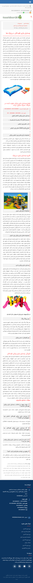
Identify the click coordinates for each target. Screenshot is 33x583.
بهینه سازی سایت (16, 575)
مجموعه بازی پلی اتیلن (25, 537)
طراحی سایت (24, 575)
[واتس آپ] (14, 566)
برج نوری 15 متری (26, 545)
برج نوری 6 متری (26, 529)
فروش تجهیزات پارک (16, 468)
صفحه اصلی (26, 23)
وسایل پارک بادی (24, 468)
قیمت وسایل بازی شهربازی (22, 466)
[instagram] (19, 566)
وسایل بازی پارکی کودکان (13, 470)
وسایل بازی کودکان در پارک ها (19, 463)
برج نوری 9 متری (26, 534)
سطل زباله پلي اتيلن (25, 531)
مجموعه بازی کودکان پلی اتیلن (20, 26)
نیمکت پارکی (27, 543)
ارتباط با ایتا (27, 12)
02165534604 (25, 11)
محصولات (19, 23)
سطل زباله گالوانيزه (26, 548)
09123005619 (15, 11)
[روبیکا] (24, 566)
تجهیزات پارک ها (22, 470)
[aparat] (29, 566)
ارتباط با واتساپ (19, 12)
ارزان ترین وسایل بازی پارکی (18, 475)
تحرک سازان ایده (24, 477)
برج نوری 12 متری (26, 540)
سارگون (7, 575)
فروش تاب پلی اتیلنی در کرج (18, 473)
